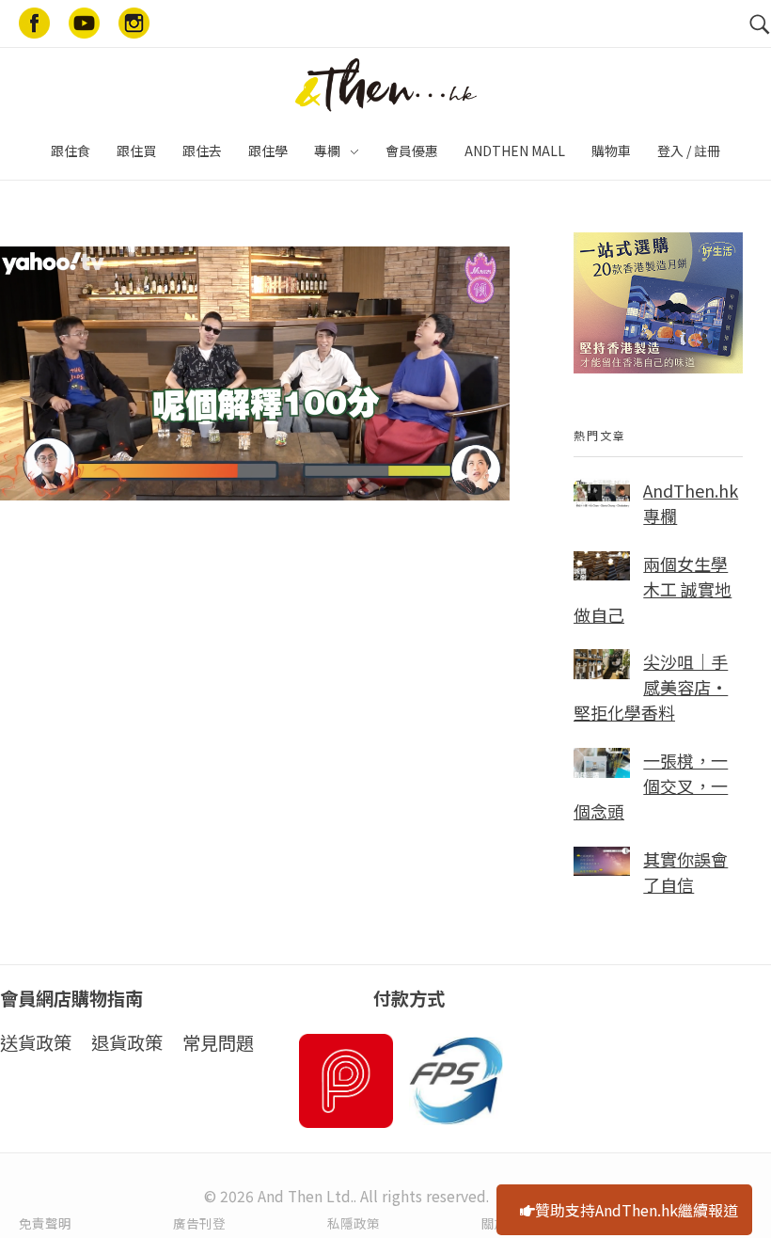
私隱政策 (353, 1223)
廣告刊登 (199, 1223)
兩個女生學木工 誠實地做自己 (653, 589)
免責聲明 (45, 1223)
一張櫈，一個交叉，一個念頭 (651, 785)
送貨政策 (35, 1042)
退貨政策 (127, 1042)
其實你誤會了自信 (685, 872)
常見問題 (218, 1042)
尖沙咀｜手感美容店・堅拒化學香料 (651, 686)
